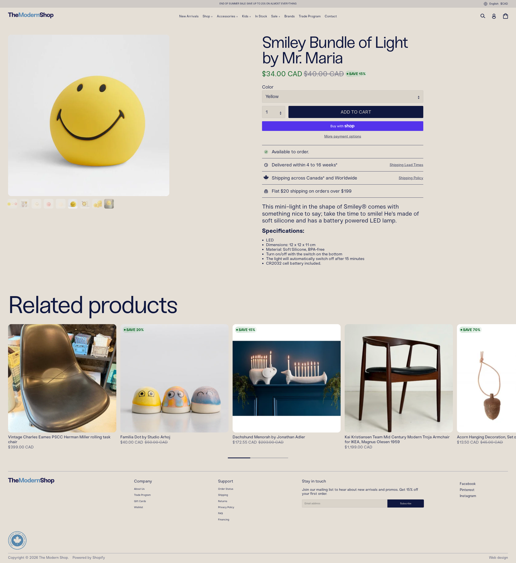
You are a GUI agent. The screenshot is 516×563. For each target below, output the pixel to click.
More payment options (342, 137)
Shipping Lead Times (406, 165)
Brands (289, 16)
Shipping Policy (411, 178)
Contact (331, 16)
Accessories (226, 16)
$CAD (504, 3)
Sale (274, 16)
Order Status (225, 488)
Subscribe (405, 503)
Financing (223, 519)
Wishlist (138, 507)
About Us (139, 488)
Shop (207, 16)
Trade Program (310, 16)
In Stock (261, 16)
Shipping (223, 494)
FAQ (220, 513)
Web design (498, 558)
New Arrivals (189, 16)
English (493, 3)
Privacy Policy (226, 507)
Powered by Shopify (89, 558)
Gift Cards (140, 501)
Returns (222, 501)
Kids (245, 16)
